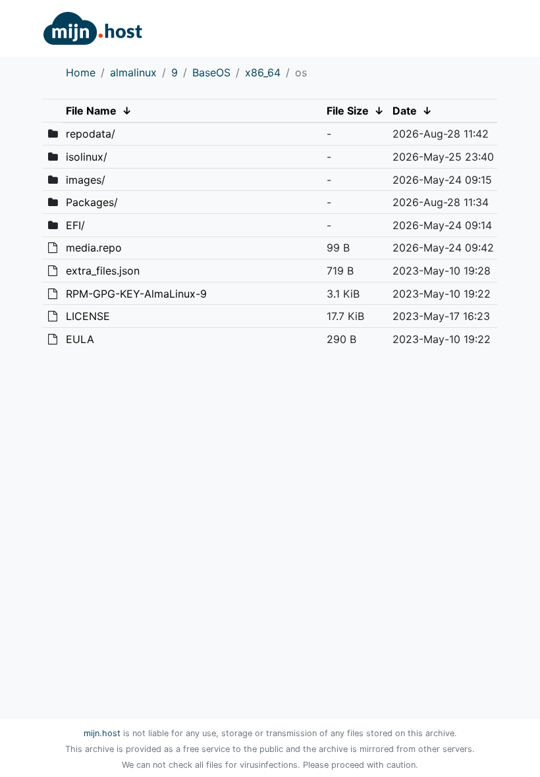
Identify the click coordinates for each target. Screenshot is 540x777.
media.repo (94, 247)
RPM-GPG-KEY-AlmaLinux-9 (136, 293)
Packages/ (92, 202)
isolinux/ (86, 156)
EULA (80, 339)
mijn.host (102, 733)
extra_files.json (103, 270)
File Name (91, 110)
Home (80, 72)
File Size (348, 110)
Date (404, 110)
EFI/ (75, 225)
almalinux (133, 72)
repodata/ (90, 133)
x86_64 (263, 72)
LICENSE (88, 316)
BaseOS (211, 72)
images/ (85, 179)
